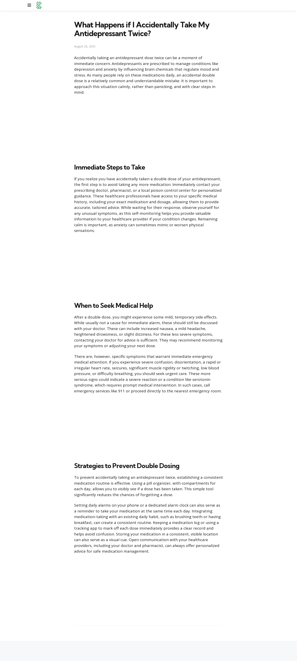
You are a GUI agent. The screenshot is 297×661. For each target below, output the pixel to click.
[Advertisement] (148, 128)
